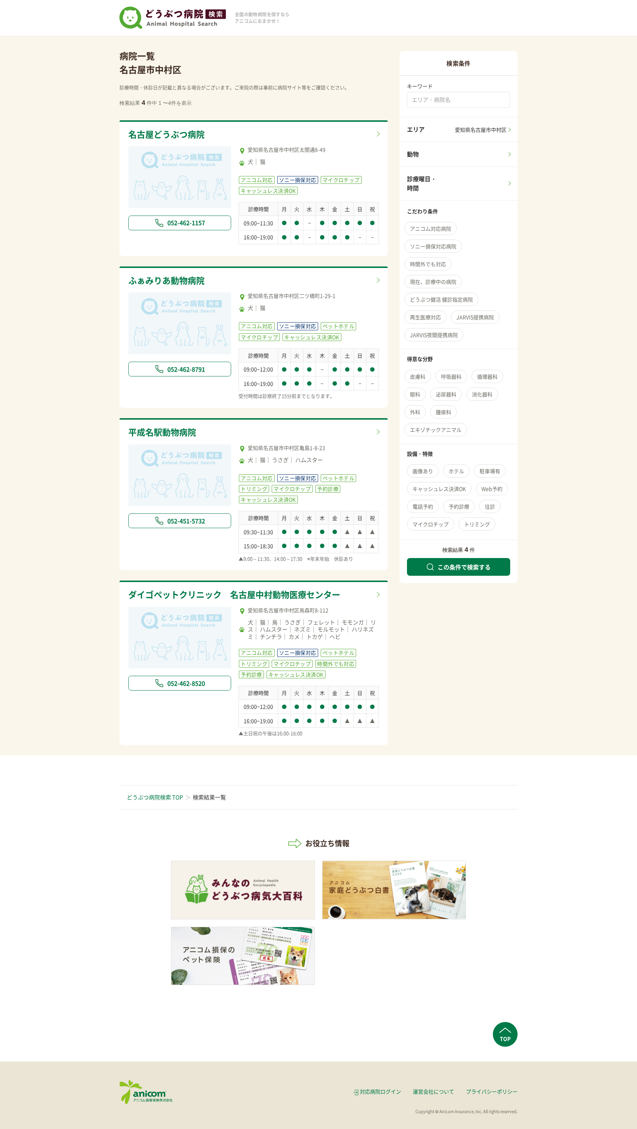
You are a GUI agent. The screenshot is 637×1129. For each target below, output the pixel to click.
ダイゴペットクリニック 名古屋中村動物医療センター (234, 594)
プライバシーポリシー (492, 1091)
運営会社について (433, 1091)
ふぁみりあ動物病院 (166, 280)
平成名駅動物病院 (162, 432)
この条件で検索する (464, 566)
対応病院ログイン (380, 1091)
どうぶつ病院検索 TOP (155, 797)
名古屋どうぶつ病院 (166, 134)
